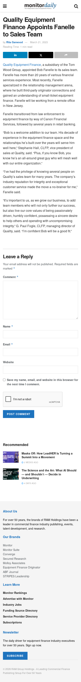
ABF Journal (10, 572)
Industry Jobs (12, 604)
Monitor (7, 545)
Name (8, 326)
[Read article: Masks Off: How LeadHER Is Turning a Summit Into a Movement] (11, 457)
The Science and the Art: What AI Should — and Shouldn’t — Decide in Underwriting (49, 474)
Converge (9, 554)
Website (8, 362)
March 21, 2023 (39, 42)
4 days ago (29, 483)
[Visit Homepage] (40, 6)
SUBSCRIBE (15, 656)
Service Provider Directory (20, 616)
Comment (10, 277)
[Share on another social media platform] (66, 55)
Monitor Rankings (15, 593)
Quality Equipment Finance (22, 64)
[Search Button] (76, 6)
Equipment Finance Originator (21, 567)
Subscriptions (12, 622)
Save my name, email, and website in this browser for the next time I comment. (42, 382)
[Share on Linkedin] (15, 55)
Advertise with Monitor (18, 599)
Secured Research (14, 559)
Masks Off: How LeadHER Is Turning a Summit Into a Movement (47, 455)
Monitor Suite (11, 550)
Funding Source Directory (20, 610)
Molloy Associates (14, 563)
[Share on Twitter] (41, 55)
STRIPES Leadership (16, 576)
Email (8, 344)
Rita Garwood (14, 42)
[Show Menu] (5, 6)
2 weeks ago (30, 462)
